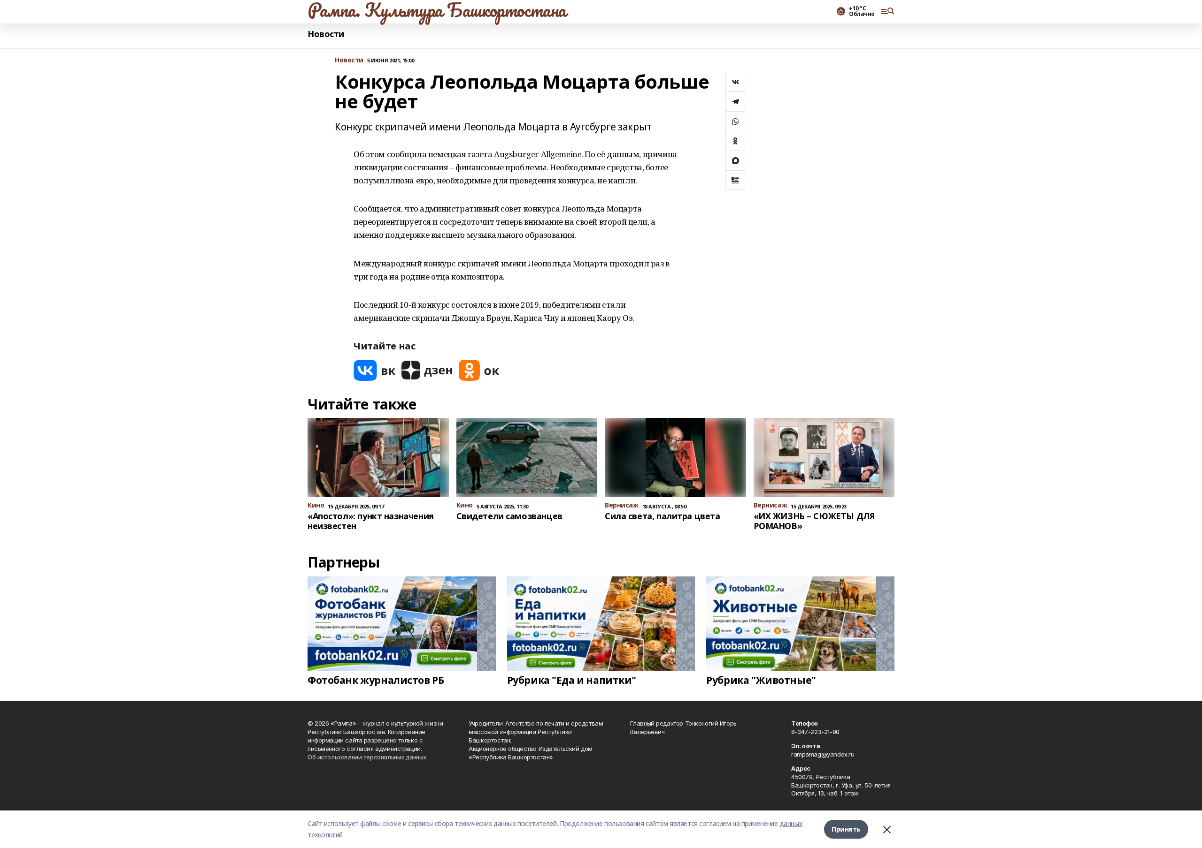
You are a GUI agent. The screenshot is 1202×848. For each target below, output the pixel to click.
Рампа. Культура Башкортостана (437, 9)
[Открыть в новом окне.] (375, 370)
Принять (846, 829)
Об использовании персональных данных (367, 757)
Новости (326, 34)
